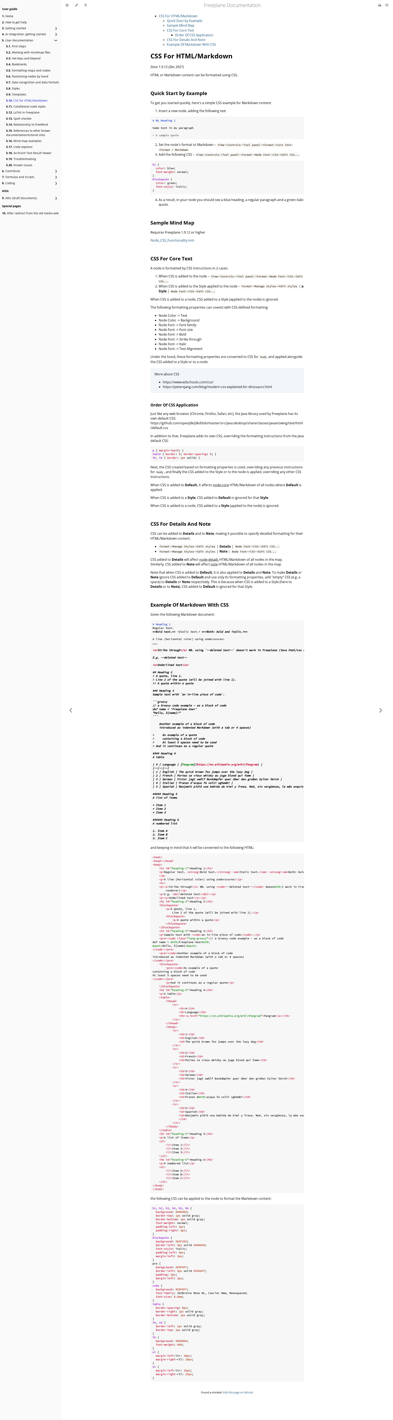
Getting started (14, 28)
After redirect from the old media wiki (30, 213)
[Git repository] (387, 5)
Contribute (11, 171)
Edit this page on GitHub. (238, 1392)
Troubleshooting (21, 159)
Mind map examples (24, 141)
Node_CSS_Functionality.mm (172, 240)
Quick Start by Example (184, 20)
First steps (16, 46)
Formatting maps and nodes (28, 70)
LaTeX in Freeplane (23, 112)
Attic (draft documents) (19, 198)
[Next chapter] (381, 710)
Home (7, 16)
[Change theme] (76, 5)
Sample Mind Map (180, 25)
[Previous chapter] (70, 710)
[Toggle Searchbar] (85, 5)
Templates (16, 94)
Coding (8, 183)
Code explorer (19, 147)
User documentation (17, 40)
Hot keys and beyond (23, 58)
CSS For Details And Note (186, 39)
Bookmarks (16, 64)
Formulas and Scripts (18, 177)
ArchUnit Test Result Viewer (29, 153)
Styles (13, 88)
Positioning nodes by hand (27, 76)
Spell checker (19, 118)
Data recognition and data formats (32, 82)
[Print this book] (380, 5)
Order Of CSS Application (194, 35)
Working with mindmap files (28, 52)
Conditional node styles (26, 106)
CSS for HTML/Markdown (26, 100)
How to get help (14, 22)
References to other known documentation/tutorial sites (28, 133)
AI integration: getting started (24, 34)
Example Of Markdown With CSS (191, 44)
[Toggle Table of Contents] (67, 5)
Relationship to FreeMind (27, 124)
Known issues (19, 165)
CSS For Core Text (180, 30)
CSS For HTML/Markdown (178, 16)
